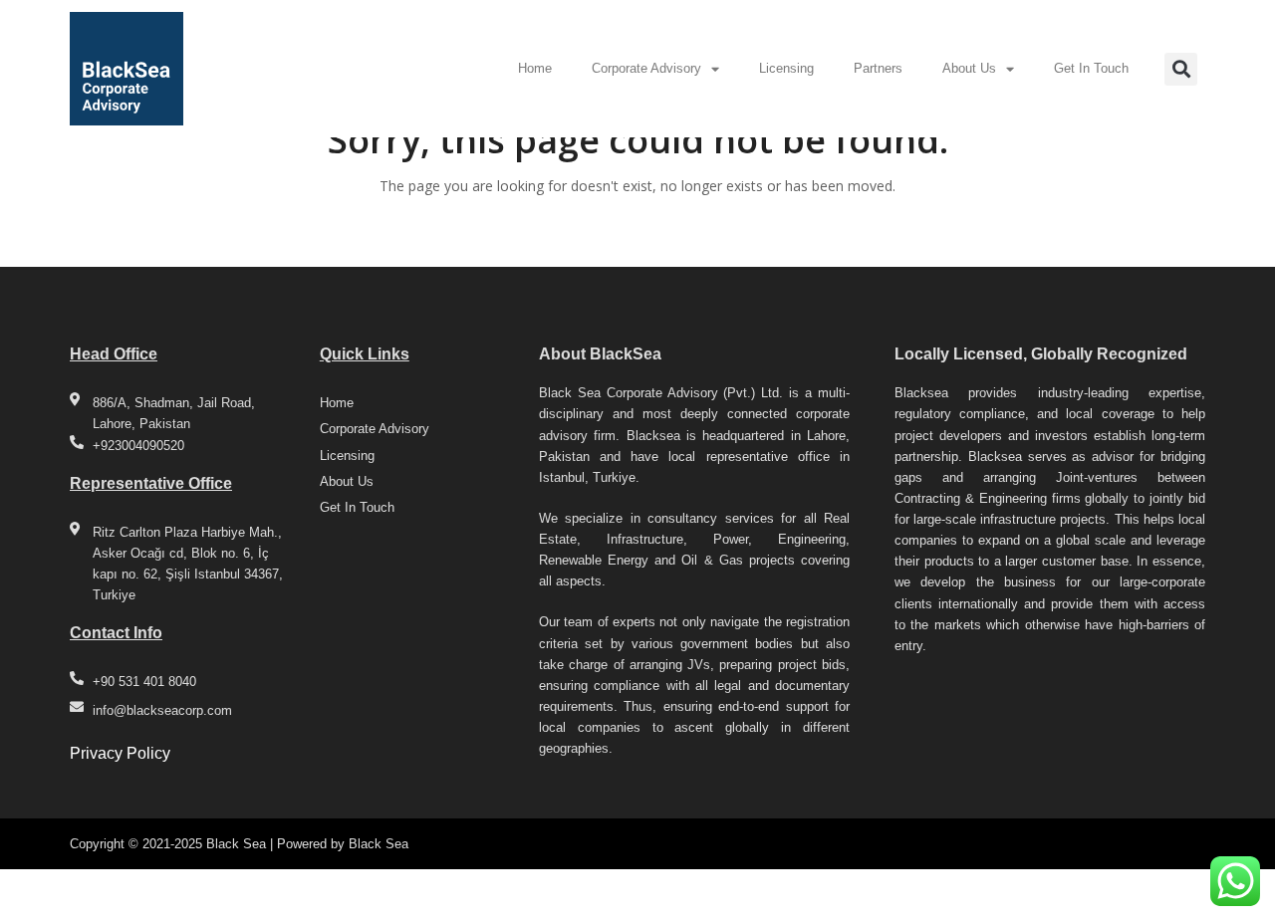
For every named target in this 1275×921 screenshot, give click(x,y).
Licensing (786, 68)
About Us (969, 68)
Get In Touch (1091, 68)
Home (535, 68)
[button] (1180, 69)
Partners (878, 68)
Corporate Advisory (646, 68)
